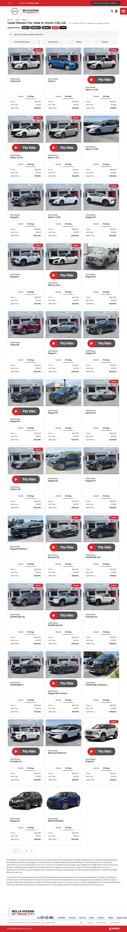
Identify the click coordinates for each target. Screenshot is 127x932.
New (39, 917)
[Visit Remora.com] (114, 929)
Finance (72, 917)
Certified (61, 917)
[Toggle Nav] (123, 11)
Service (82, 917)
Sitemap (90, 922)
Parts (91, 917)
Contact (101, 917)
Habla (110, 917)
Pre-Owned (49, 917)
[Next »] (31, 850)
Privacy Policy (102, 922)
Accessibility (115, 922)
